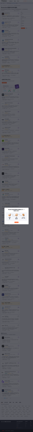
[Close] (28, 208)
